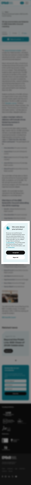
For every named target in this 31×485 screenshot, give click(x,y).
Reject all (15, 257)
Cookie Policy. (11, 247)
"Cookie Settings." (10, 242)
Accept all (15, 252)
